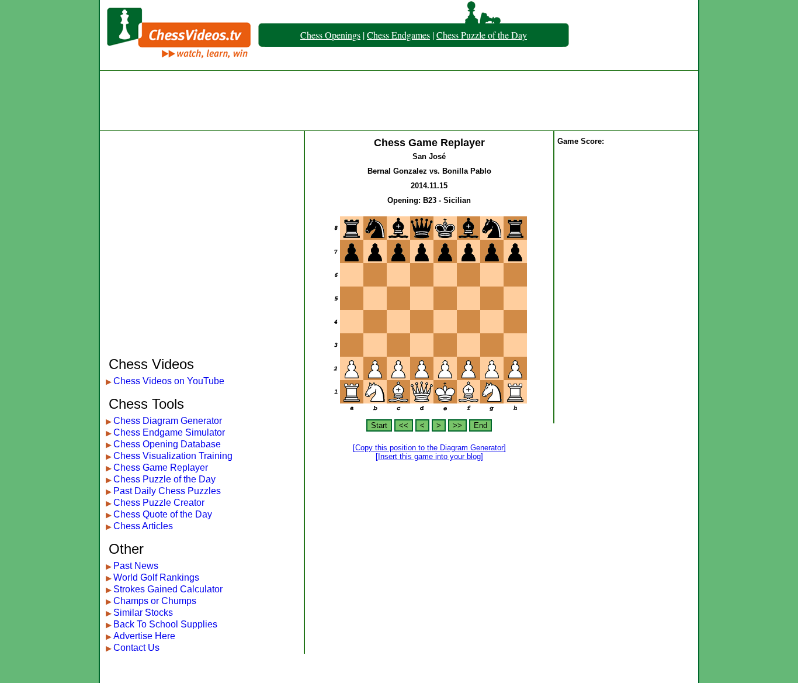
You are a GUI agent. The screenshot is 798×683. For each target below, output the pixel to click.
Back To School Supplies (165, 624)
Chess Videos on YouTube (168, 381)
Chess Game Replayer (160, 467)
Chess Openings (330, 35)
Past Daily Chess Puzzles (167, 491)
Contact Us (136, 648)
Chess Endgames (398, 35)
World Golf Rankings (156, 577)
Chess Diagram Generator (167, 421)
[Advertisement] (399, 100)
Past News (135, 566)
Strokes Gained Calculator (168, 589)
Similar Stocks (143, 613)
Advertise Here (144, 636)
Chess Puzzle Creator (158, 503)
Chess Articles (143, 526)
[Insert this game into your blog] (429, 456)
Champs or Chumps (154, 601)
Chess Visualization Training (173, 456)
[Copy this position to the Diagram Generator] (429, 447)
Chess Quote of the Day (162, 514)
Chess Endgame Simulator (169, 432)
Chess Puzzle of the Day (481, 35)
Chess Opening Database (167, 444)
